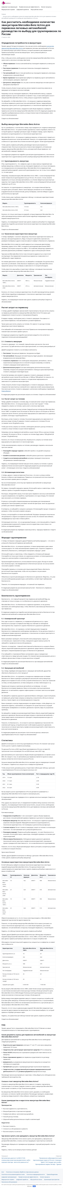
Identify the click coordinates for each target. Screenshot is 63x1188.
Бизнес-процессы (46, 7)
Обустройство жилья (37, 9)
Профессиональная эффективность (29, 7)
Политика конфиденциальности (36, 1174)
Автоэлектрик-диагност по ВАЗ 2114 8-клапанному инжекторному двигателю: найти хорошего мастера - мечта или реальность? (16, 1159)
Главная (4, 14)
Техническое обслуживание (9, 1182)
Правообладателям (52, 1174)
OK (34, 1186)
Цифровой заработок (23, 9)
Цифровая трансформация (9, 7)
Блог (3, 1172)
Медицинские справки (8, 9)
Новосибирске (6, 391)
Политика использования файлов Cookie (13, 1174)
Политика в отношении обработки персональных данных (22, 1172)
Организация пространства (51, 1179)
